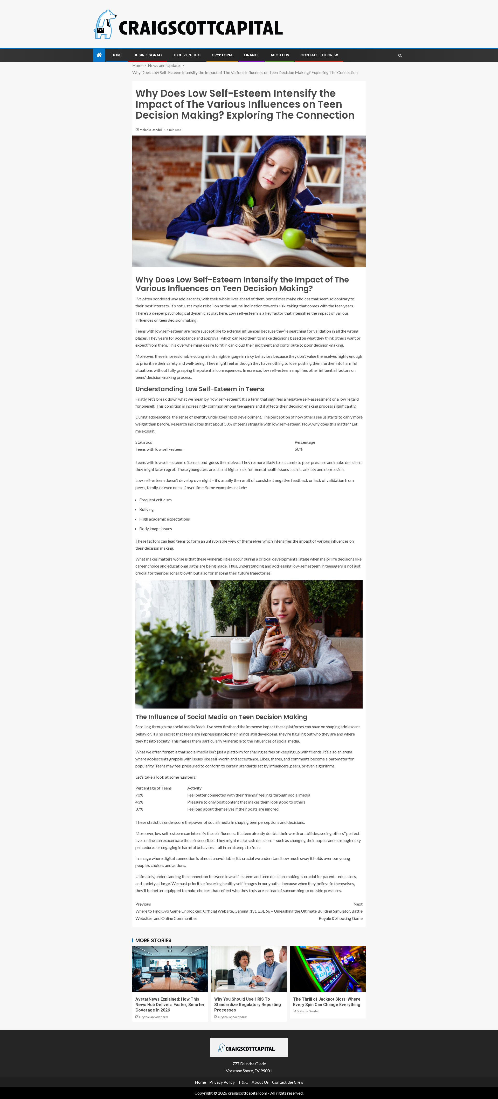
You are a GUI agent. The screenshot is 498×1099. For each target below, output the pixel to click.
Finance (251, 55)
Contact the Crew (319, 55)
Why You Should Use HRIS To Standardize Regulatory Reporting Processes (247, 1005)
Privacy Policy (222, 1082)
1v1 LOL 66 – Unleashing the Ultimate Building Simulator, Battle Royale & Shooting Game (306, 910)
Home (117, 55)
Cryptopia (222, 55)
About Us (280, 55)
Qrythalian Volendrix (153, 1017)
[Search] (400, 55)
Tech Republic (186, 55)
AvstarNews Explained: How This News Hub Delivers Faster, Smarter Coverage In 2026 (170, 1005)
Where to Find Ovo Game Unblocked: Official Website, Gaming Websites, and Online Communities (191, 910)
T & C (243, 1082)
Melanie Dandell (151, 130)
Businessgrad (148, 55)
